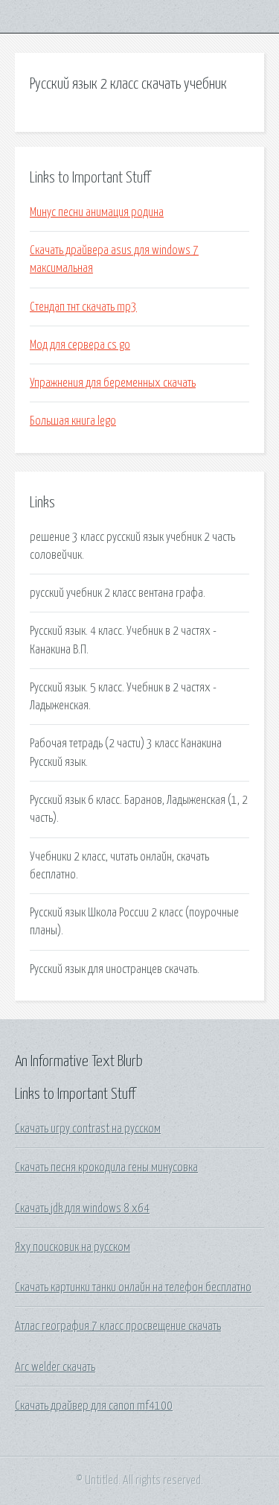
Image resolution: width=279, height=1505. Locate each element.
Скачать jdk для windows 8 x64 (82, 1208)
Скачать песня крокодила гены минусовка (106, 1167)
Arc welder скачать (55, 1367)
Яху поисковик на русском (72, 1247)
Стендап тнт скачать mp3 (83, 307)
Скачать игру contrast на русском (88, 1129)
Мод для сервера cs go (80, 345)
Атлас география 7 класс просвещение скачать (118, 1326)
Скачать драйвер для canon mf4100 (94, 1406)
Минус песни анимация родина (97, 212)
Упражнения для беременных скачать (113, 383)
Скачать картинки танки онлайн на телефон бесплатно (133, 1287)
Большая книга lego (73, 421)
